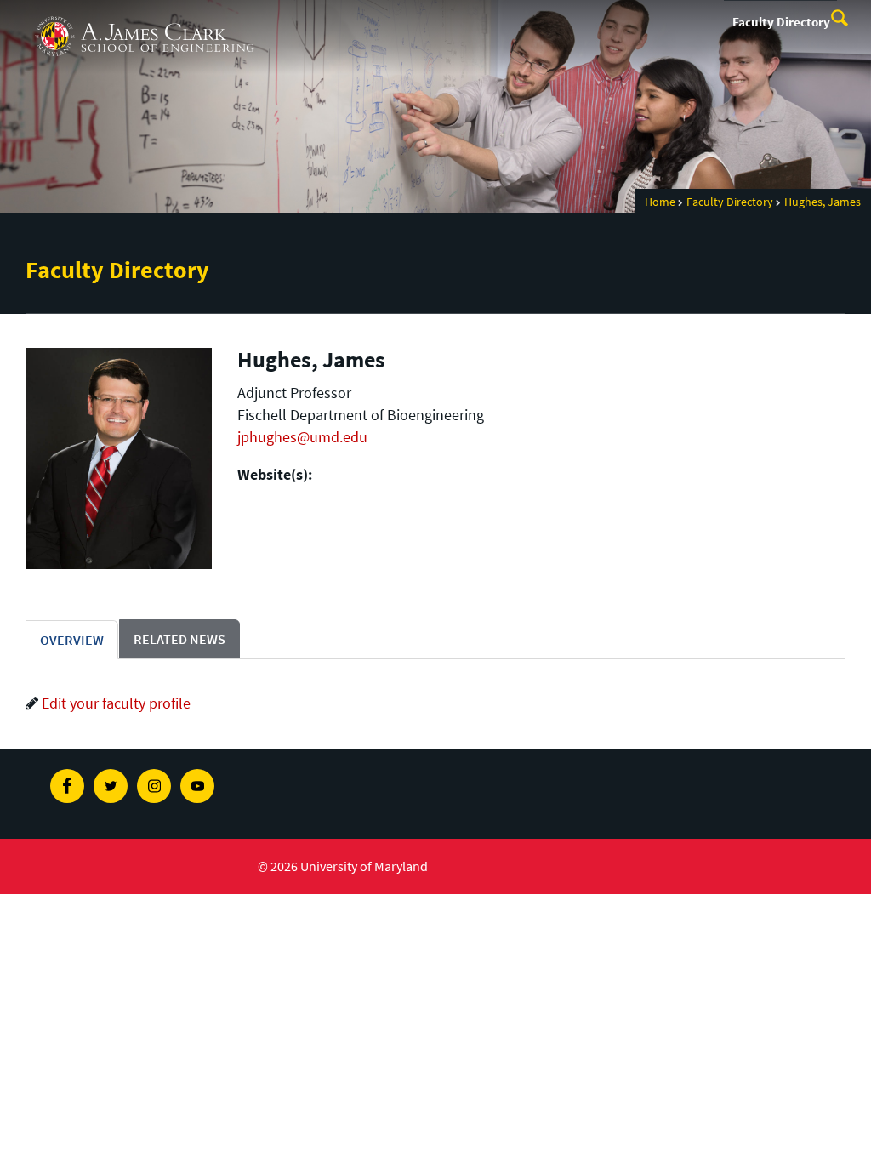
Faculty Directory (781, 22)
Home (660, 201)
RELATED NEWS (179, 638)
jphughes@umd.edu (302, 437)
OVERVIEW (72, 639)
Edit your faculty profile (116, 703)
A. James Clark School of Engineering (144, 16)
